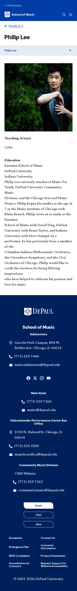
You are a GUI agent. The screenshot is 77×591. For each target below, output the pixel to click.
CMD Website (25, 474)
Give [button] (38, 524)
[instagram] (42, 378)
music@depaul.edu (41, 410)
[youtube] (48, 378)
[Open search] (64, 14)
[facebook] (28, 378)
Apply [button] (38, 505)
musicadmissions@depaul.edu (37, 365)
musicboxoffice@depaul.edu (36, 454)
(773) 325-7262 (30, 482)
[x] (35, 378)
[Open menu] (71, 15)
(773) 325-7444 (26, 356)
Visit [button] (38, 515)
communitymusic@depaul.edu (41, 490)
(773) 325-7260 (39, 402)
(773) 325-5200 (26, 446)
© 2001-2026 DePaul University (38, 579)
